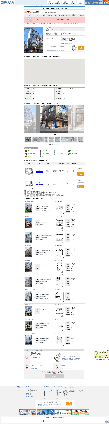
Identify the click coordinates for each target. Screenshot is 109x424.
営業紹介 (29, 389)
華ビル (29, 216)
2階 (39, 170)
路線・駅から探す (59, 386)
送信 (54, 376)
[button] (26, 119)
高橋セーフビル (31, 319)
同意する (55, 373)
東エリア (50, 387)
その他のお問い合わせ (35, 357)
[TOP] (7, 2)
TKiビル (29, 245)
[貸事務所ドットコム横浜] (27, 414)
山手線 (57, 387)
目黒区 (44, 398)
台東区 (44, 393)
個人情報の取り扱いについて (33, 390)
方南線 (65, 390)
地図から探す (30, 396)
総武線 (57, 391)
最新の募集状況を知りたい (36, 353)
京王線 (79, 389)
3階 (39, 183)
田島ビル (29, 275)
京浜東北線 (58, 389)
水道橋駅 (36, 5)
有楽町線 (66, 393)
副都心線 (66, 395)
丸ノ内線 (66, 389)
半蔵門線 (66, 394)
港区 (43, 390)
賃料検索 (29, 394)
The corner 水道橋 (31, 333)
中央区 (44, 389)
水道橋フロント (42, 5)
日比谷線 (66, 392)
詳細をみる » (39, 184)
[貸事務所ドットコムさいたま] (45, 414)
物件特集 (29, 393)
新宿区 (44, 391)
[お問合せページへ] (69, 405)
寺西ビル (29, 260)
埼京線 (57, 393)
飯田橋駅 (67, 40)
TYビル (29, 304)
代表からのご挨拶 (31, 387)
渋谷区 (44, 392)
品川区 (44, 394)
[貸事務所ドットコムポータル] (63, 414)
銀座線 (65, 387)
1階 (55, 289)
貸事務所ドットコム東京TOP (29, 5)
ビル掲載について (21, 390)
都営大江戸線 (73, 390)
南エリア (50, 390)
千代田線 (66, 398)
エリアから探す (46, 386)
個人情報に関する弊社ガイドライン (51, 371)
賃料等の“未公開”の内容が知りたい (38, 354)
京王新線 (79, 391)
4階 (55, 245)
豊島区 (44, 395)
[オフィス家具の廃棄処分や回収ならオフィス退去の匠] (80, 414)
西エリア (50, 389)
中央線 (57, 390)
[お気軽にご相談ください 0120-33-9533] (91, 2)
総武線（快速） (59, 392)
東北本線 (57, 394)
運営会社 (29, 386)
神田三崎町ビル (31, 201)
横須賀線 (57, 395)
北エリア (50, 391)
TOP (19, 386)
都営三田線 (72, 389)
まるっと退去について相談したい (38, 356)
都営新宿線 (72, 391)
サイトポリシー (31, 391)
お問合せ (65, 48)
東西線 (65, 391)
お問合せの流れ (21, 387)
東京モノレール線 (81, 387)
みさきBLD (30, 231)
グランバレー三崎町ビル (33, 289)
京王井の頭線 (80, 390)
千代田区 (44, 387)
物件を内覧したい (34, 352)
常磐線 (57, 398)
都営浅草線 (72, 387)
